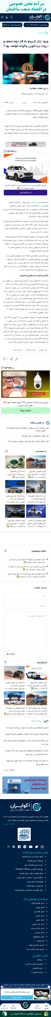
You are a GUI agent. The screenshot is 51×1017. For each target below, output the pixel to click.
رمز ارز (40, 32)
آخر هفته (40, 941)
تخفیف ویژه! (17, 997)
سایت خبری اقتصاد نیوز (33, 865)
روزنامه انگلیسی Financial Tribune (29, 869)
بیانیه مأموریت (37, 972)
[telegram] (24, 847)
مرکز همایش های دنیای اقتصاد (31, 873)
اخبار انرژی (40, 920)
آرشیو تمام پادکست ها (35, 949)
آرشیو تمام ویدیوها (36, 945)
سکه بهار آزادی (42, 25)
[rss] (8, 847)
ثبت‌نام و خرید (25, 192)
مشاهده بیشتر (10, 770)
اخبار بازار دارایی (38, 924)
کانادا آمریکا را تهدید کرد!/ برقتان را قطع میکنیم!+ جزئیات (26, 734)
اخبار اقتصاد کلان (37, 903)
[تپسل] (5, 151)
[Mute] (7, 395)
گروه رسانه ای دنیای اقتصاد (32, 856)
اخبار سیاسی (39, 932)
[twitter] (36, 847)
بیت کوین (43, 350)
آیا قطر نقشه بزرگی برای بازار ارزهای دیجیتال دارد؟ (27, 441)
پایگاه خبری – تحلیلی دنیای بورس (30, 877)
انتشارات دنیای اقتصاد (34, 886)
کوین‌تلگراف (35, 202)
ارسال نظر (10, 654)
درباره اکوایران (38, 968)
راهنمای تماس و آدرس (34, 964)
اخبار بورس (40, 907)
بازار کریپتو (18, 350)
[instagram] (42, 847)
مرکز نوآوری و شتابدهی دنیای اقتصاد (29, 890)
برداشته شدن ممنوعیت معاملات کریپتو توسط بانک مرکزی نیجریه (26, 429)
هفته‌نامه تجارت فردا (35, 882)
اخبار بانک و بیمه (37, 928)
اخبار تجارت (40, 916)
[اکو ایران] (39, 17)
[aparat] (13, 847)
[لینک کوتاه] (16, 359)
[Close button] (49, 987)
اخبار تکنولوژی (38, 937)
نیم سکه (16, 25)
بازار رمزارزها (30, 350)
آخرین (46, 721)
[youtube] (30, 847)
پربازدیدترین (36, 721)
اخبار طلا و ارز (39, 911)
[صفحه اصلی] (25, 1005)
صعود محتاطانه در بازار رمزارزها (34, 436)
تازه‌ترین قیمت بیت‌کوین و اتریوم (33, 94)
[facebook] (19, 847)
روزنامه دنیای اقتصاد (35, 861)
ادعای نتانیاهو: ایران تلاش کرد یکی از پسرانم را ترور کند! (27, 728)
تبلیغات (40, 960)
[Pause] (3, 395)
